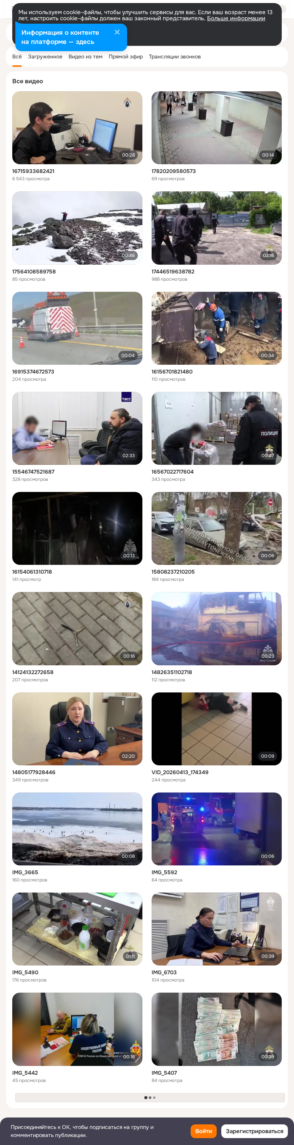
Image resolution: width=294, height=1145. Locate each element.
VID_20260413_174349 (180, 772)
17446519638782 (173, 271)
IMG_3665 (25, 872)
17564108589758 (34, 271)
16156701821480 (172, 371)
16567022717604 (173, 471)
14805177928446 (34, 772)
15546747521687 (33, 471)
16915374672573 (33, 371)
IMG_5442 (25, 1072)
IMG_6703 (164, 972)
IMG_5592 (164, 872)
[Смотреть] (77, 127)
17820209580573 (174, 171)
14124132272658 (33, 672)
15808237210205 (173, 571)
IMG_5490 (25, 972)
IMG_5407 (164, 1072)
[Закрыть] (117, 32)
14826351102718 (172, 672)
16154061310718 (32, 571)
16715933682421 (33, 171)
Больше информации (236, 18)
